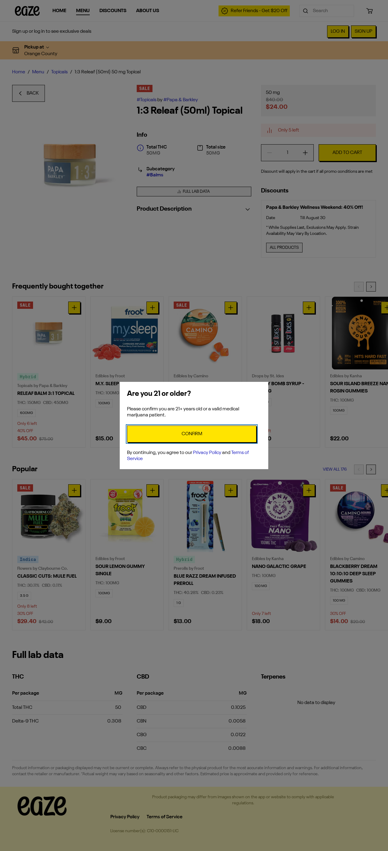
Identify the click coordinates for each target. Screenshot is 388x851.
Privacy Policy (207, 452)
